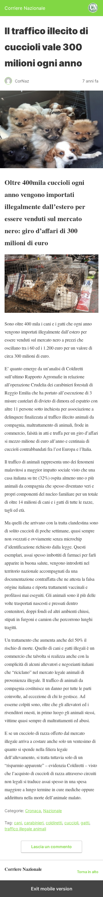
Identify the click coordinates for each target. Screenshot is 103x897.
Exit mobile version (51, 889)
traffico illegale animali (25, 828)
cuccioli (71, 822)
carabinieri (33, 822)
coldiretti (54, 822)
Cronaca (33, 810)
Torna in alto (87, 872)
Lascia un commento (51, 846)
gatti (85, 822)
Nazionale (52, 810)
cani (18, 822)
